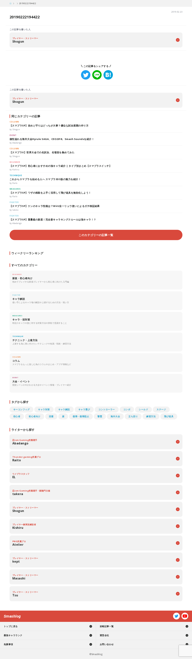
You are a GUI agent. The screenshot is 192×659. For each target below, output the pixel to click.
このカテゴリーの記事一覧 (96, 235)
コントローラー (106, 409)
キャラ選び (84, 409)
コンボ (126, 409)
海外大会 (115, 416)
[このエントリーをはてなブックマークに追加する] (108, 75)
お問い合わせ (107, 644)
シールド (143, 409)
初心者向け (34, 416)
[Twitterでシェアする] (85, 75)
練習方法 (151, 416)
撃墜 (100, 416)
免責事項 (8, 644)
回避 (51, 416)
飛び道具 (168, 416)
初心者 (16, 416)
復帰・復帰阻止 (81, 416)
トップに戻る (11, 626)
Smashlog (12, 616)
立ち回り (133, 416)
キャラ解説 (64, 409)
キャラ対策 (44, 409)
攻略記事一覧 (107, 626)
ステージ (161, 409)
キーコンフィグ (21, 409)
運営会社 (104, 635)
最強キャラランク (13, 635)
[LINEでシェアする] (97, 75)
